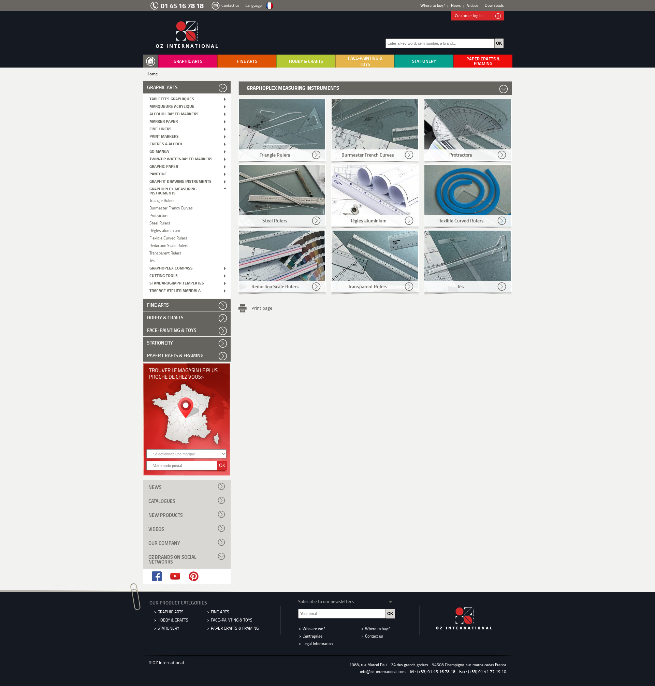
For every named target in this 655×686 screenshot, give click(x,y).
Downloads (494, 5)
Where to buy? (432, 5)
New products (165, 515)
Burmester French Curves (171, 207)
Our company (164, 543)
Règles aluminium (164, 230)
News (456, 5)
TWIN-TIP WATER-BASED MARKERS (181, 158)
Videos (473, 5)
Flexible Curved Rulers (168, 237)
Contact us (230, 5)
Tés (152, 260)
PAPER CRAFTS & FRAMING (483, 61)
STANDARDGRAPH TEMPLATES (176, 282)
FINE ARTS (247, 61)
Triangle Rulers (162, 200)
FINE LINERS (160, 128)
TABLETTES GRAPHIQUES (171, 98)
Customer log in (469, 15)
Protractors (159, 215)
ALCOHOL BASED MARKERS (174, 113)
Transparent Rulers (165, 252)
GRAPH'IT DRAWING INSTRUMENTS (180, 181)
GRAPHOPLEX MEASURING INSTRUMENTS (172, 190)
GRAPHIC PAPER (163, 166)
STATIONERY (424, 61)
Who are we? (314, 628)
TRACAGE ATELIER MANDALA (175, 290)
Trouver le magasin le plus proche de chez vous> (183, 373)
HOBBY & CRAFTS (306, 61)
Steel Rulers (159, 222)
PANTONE (158, 173)
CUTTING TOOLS (163, 275)
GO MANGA (159, 151)
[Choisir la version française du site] (269, 6)
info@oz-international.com (383, 671)
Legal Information (318, 643)
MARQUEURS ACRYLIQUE (171, 105)
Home (152, 74)
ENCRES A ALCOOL (166, 143)
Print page (261, 307)
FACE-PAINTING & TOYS (365, 61)
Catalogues (161, 501)
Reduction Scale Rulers (168, 245)
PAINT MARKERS (164, 135)
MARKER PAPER (163, 120)
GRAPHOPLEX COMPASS (171, 267)
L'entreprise (312, 636)
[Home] (152, 61)
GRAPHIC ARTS (188, 61)
